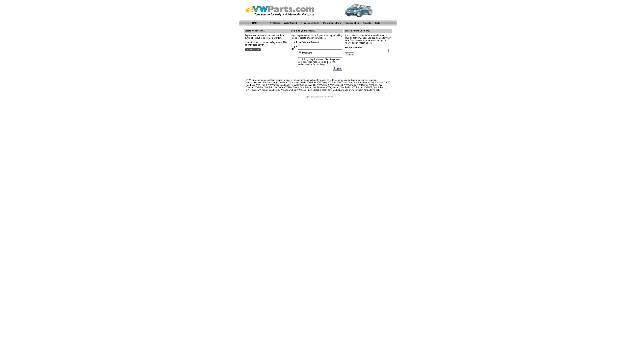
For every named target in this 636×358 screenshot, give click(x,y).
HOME (253, 23)
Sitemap (329, 96)
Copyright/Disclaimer (314, 97)
